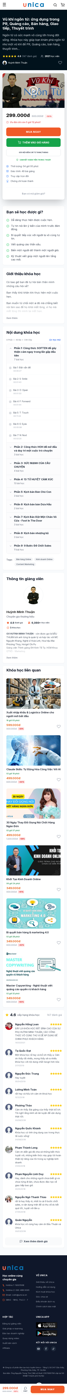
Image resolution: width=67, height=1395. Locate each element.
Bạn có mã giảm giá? (33, 193)
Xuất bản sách (9, 1343)
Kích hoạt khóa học (45, 1292)
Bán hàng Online (23, 559)
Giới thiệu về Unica (45, 1282)
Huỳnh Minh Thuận (17, 62)
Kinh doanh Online (44, 559)
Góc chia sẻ (42, 1296)
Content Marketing (25, 564)
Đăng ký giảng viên (11, 1323)
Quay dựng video (10, 1338)
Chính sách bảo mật (46, 1306)
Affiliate (6, 1348)
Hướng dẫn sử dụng (45, 1287)
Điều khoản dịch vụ (45, 1301)
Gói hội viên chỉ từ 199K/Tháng (33, 152)
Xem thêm (11, 318)
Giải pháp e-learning (12, 1328)
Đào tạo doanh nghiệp (13, 1333)
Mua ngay (33, 131)
